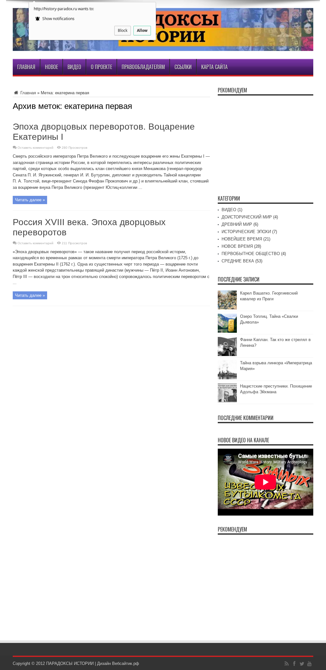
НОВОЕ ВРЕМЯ (237, 246)
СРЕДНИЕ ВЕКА (238, 261)
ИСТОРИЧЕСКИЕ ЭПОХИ (246, 231)
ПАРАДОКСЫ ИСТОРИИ (70, 663)
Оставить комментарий (35, 147)
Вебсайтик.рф (125, 663)
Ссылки (183, 67)
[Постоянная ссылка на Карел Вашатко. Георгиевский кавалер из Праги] (227, 308)
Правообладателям (143, 67)
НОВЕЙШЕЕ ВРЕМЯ (242, 239)
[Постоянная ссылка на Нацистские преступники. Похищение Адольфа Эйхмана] (227, 401)
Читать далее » (30, 199)
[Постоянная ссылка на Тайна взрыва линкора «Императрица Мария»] (227, 377)
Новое (51, 67)
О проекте (101, 67)
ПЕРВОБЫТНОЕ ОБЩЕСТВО (251, 253)
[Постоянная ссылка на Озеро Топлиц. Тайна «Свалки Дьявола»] (227, 331)
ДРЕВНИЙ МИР (237, 224)
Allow (142, 30)
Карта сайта (214, 67)
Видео (74, 67)
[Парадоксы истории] (163, 46)
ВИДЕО (229, 209)
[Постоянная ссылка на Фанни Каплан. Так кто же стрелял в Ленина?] (227, 354)
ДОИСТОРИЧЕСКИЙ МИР (247, 217)
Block (122, 30)
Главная (26, 67)
